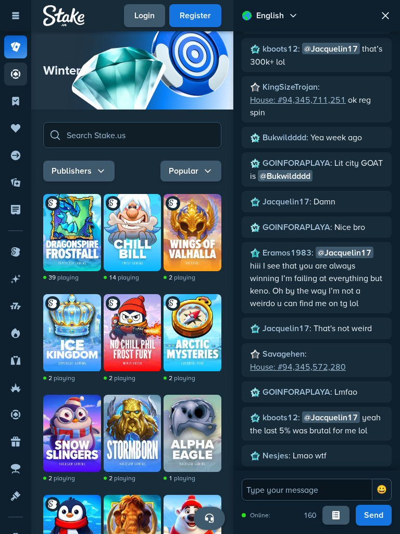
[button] (132, 135)
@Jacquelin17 (331, 49)
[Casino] (15, 46)
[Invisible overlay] (72, 232)
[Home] (63, 15)
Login (144, 15)
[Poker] (15, 74)
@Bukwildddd (285, 176)
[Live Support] (209, 518)
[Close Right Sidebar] (385, 15)
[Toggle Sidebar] (15, 15)
